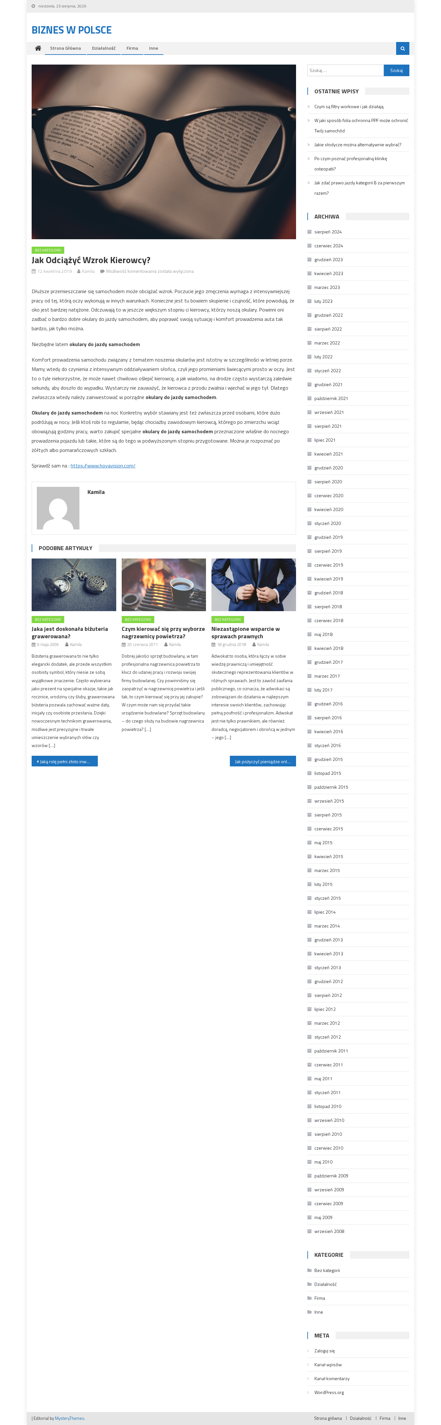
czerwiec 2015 (328, 828)
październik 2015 (331, 787)
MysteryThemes (69, 1418)
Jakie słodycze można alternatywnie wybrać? (358, 144)
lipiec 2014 (325, 911)
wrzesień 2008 (329, 1231)
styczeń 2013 (327, 967)
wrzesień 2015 (329, 800)
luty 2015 (323, 884)
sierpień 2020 (328, 481)
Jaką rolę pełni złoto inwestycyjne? (69, 761)
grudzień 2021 (328, 384)
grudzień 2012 (328, 981)
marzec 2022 (327, 342)
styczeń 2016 (327, 745)
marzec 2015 (327, 870)
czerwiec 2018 (328, 620)
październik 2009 (331, 1175)
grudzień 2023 (328, 259)
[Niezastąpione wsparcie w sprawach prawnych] (253, 585)
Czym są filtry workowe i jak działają (349, 106)
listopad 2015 (327, 773)
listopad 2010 (327, 1106)
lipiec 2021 (325, 439)
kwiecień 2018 (328, 648)
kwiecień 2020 (328, 509)
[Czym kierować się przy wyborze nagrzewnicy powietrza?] (164, 585)
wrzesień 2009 (329, 1189)
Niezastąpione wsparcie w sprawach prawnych (245, 632)
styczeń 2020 (327, 523)
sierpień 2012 (328, 995)
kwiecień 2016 (328, 731)
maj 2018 (323, 634)
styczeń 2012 (327, 1036)
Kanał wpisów (328, 1364)
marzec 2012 (327, 1023)
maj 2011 (323, 1078)
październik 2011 (331, 1050)
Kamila (88, 271)
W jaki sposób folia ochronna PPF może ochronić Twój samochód (361, 125)
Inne (153, 48)
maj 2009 (323, 1217)
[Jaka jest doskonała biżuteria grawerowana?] (74, 585)
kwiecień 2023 (328, 273)
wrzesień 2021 (329, 412)
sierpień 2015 (328, 814)
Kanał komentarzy (332, 1378)
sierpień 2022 (328, 328)
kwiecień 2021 (328, 453)
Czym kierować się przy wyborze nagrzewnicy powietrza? (163, 632)
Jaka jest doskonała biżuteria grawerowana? (70, 632)
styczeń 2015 (327, 898)
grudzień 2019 (328, 537)
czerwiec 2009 (328, 1203)
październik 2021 (331, 398)
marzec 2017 (327, 675)
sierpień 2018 (328, 606)
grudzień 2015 (328, 759)
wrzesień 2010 (329, 1120)
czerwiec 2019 (328, 564)
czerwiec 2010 (328, 1147)
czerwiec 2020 (328, 495)
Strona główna (65, 48)
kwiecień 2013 (328, 953)
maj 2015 (323, 842)
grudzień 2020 (328, 467)
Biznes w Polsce (72, 29)
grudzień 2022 (328, 315)
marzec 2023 (327, 287)
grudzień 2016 (328, 703)
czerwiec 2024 (328, 245)
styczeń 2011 (327, 1092)
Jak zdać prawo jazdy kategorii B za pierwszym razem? (359, 187)
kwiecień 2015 (328, 856)
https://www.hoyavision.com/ (103, 465)
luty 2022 (323, 356)
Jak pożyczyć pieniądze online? (265, 761)
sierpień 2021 (328, 426)
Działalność (104, 48)
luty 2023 (323, 301)
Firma (132, 48)
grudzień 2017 (328, 662)
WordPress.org (329, 1392)
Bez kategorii (48, 250)
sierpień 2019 (328, 551)
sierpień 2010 (328, 1134)
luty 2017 (323, 689)
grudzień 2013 (328, 939)
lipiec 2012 (325, 1009)
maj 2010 (323, 1161)
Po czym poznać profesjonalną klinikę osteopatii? (350, 163)
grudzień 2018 (328, 592)
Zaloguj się (324, 1350)
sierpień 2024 (328, 231)
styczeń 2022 (327, 370)
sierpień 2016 (328, 717)
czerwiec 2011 (328, 1064)
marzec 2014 (327, 925)
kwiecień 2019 (328, 578)
